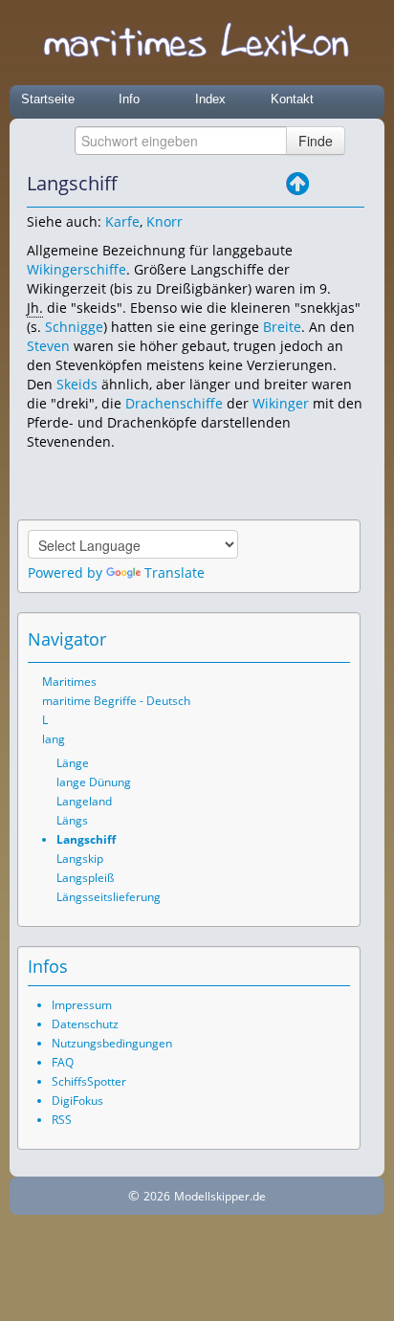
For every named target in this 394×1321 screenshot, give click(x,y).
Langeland (84, 801)
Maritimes (69, 681)
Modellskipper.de (220, 1196)
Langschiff (86, 839)
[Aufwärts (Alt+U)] (297, 183)
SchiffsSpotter (89, 1081)
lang (53, 739)
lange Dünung (93, 782)
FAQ (63, 1062)
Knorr (164, 221)
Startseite (48, 99)
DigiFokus (77, 1100)
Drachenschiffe (174, 403)
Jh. (35, 307)
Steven (48, 346)
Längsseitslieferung (108, 897)
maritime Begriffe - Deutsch (116, 701)
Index (210, 99)
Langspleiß (85, 878)
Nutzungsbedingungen (112, 1043)
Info (129, 99)
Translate (174, 572)
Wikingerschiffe (76, 269)
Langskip (79, 858)
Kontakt (292, 99)
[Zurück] (324, 183)
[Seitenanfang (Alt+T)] (283, 639)
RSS (62, 1120)
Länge (72, 763)
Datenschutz (85, 1024)
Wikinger (280, 403)
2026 (156, 1196)
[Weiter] (351, 183)
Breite (282, 327)
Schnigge (74, 327)
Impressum (82, 1005)
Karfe (122, 221)
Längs (72, 820)
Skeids (77, 384)
